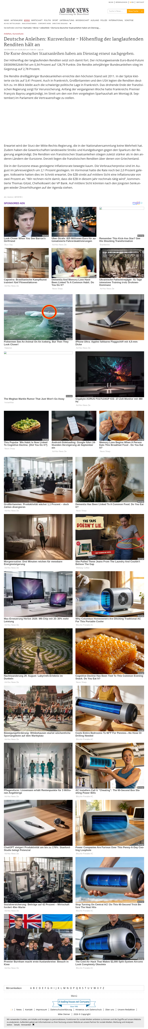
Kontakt (29, 1009)
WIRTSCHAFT (36, 20)
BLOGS (111, 2)
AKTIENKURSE (17, 20)
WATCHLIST (140, 2)
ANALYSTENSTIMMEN (29, 23)
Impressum (41, 1009)
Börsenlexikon (14, 988)
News (19, 1009)
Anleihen (7, 34)
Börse (35, 27)
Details (17, 1024)
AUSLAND (95, 20)
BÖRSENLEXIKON (121, 2)
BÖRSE (27, 20)
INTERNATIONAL (116, 20)
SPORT (55, 20)
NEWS (6, 20)
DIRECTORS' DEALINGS (59, 23)
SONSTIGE (129, 20)
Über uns (109, 1009)
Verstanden (26, 1024)
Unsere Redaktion (126, 1009)
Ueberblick (44, 27)
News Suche (133, 11)
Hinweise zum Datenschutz (88, 1009)
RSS (132, 2)
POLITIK (47, 20)
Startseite (27, 27)
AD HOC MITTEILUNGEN (12, 23)
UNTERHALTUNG (67, 20)
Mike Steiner (64, 1014)
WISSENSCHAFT (82, 20)
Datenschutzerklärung (61, 1009)
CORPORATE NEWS (44, 23)
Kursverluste (18, 34)
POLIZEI (103, 20)
